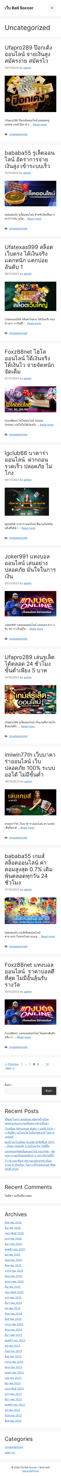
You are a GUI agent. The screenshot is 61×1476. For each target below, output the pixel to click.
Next (10, 1068)
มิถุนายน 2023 (13, 1367)
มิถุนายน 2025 (13, 1276)
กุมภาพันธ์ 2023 (14, 1388)
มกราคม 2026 (13, 1238)
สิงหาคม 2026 (13, 1222)
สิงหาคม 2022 (13, 1420)
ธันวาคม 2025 (13, 1244)
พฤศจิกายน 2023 (15, 1340)
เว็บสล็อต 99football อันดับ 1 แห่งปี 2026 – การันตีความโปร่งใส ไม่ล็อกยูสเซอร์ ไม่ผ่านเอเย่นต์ (30, 1132)
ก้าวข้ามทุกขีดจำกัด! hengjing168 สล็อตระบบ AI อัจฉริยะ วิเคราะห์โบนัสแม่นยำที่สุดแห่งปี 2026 (30, 1165)
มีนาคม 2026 (13, 1228)
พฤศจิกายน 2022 (15, 1404)
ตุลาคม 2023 (12, 1345)
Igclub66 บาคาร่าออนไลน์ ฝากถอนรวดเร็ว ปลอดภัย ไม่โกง (28, 463)
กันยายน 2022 (13, 1415)
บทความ (10, 1452)
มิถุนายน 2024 (13, 1329)
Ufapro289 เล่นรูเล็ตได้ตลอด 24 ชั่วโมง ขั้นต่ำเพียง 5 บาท (30, 664)
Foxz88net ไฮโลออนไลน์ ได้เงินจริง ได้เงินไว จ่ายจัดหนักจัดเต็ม (29, 361)
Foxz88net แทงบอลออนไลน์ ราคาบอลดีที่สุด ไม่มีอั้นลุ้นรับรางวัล (29, 974)
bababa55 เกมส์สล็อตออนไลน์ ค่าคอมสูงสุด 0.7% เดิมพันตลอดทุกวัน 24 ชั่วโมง (29, 869)
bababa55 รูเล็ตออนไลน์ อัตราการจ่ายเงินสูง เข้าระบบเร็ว (30, 159)
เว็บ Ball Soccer (19, 8)
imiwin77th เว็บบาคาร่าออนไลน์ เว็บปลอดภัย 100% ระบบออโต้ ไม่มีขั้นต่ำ (30, 764)
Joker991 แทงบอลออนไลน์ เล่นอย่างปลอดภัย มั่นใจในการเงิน (30, 566)
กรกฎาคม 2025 (14, 1270)
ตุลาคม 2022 (12, 1410)
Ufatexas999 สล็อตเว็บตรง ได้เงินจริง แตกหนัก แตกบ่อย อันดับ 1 (29, 257)
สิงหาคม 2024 (13, 1319)
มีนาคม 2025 (12, 1286)
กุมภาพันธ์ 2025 (14, 1292)
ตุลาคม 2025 (12, 1254)
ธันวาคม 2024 (13, 1303)
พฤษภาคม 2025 (14, 1281)
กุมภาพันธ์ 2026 (14, 1233)
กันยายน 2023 (13, 1351)
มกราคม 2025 (13, 1297)
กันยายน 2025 (13, 1260)
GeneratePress (30, 1470)
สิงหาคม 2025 (13, 1265)
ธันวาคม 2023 (13, 1335)
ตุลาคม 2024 (12, 1308)
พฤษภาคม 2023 (14, 1372)
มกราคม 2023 (13, 1394)
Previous (12, 1064)
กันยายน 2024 (13, 1313)
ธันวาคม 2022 (13, 1399)
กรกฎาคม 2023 (14, 1361)
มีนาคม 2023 (13, 1383)
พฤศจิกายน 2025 (15, 1249)
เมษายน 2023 (13, 1378)
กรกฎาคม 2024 (14, 1324)
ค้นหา (8, 1084)
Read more (40, 124)
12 (47, 1064)
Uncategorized (18, 134)
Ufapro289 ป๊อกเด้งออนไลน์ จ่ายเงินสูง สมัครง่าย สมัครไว (28, 54)
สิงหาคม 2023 (13, 1356)
